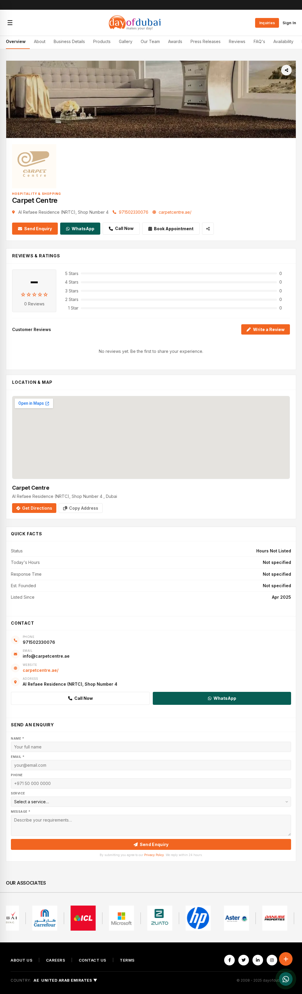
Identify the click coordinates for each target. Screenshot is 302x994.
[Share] (286, 70)
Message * (20, 811)
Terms (127, 960)
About (39, 41)
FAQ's (259, 41)
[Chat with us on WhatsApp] (286, 979)
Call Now (124, 228)
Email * (17, 756)
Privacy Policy (154, 855)
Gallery (125, 41)
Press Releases (206, 41)
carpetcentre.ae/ (175, 212)
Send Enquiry (38, 228)
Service (18, 793)
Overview (16, 41)
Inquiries (267, 23)
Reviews (237, 41)
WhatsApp (83, 228)
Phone (17, 775)
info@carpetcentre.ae (46, 656)
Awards (175, 41)
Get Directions (37, 508)
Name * (17, 738)
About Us (21, 960)
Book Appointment (173, 228)
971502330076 (133, 212)
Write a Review (269, 329)
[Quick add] (286, 959)
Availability (283, 41)
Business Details (69, 41)
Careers (55, 960)
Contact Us (92, 960)
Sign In (289, 22)
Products (102, 41)
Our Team (150, 41)
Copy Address (83, 508)
